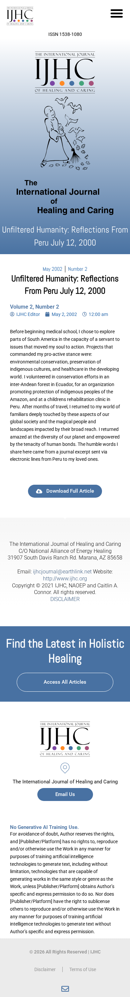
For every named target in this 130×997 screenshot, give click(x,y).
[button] (117, 13)
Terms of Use (82, 969)
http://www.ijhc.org (65, 578)
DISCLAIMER (65, 599)
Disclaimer (45, 969)
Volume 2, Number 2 (34, 307)
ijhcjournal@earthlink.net (62, 571)
